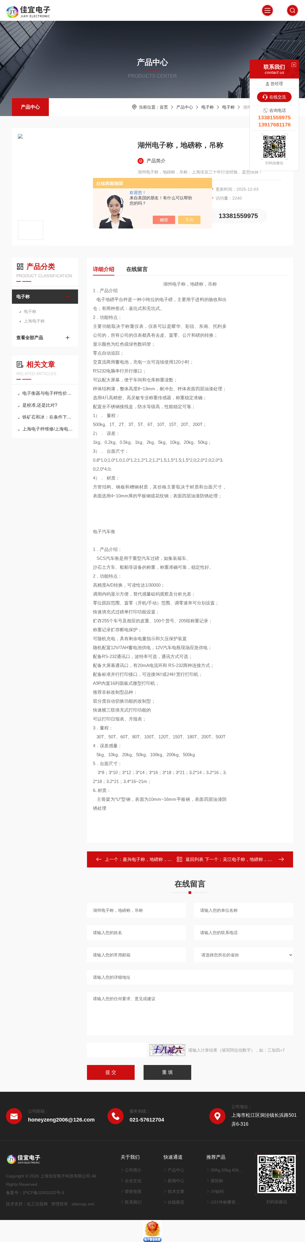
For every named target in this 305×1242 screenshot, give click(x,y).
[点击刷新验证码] (167, 1050)
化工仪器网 (37, 1204)
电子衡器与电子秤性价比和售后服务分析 (48, 393)
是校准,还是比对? (39, 405)
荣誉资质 (133, 1191)
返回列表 (194, 859)
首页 (164, 107)
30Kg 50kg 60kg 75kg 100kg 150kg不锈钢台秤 (227, 1170)
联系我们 (133, 1202)
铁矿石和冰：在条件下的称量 (48, 416)
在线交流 (277, 97)
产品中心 (30, 106)
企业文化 (133, 1180)
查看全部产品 (29, 337)
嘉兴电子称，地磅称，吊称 (149, 859)
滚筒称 (217, 1180)
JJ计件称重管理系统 (227, 1202)
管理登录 (59, 1204)
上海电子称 (34, 321)
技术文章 (176, 1191)
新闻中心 (176, 1180)
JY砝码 (217, 1191)
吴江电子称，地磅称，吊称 (249, 859)
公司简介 (133, 1170)
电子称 (207, 107)
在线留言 (137, 269)
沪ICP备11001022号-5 (43, 1192)
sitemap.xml (82, 1204)
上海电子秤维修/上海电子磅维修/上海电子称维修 (48, 428)
